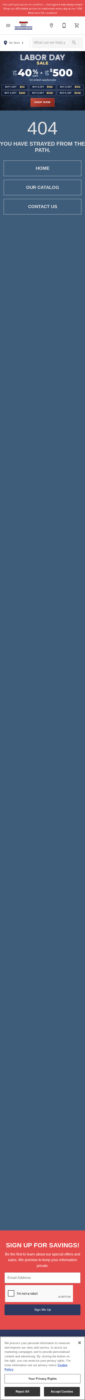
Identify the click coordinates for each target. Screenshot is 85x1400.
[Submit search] (74, 43)
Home (42, 168)
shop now (42, 102)
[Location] (51, 25)
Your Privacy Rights (42, 1378)
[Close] (80, 1343)
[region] (42, 1368)
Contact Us (42, 206)
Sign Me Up (42, 1309)
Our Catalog (42, 187)
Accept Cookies (62, 1391)
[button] (8, 25)
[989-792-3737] (64, 25)
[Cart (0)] (76, 25)
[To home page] (24, 25)
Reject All (22, 1391)
